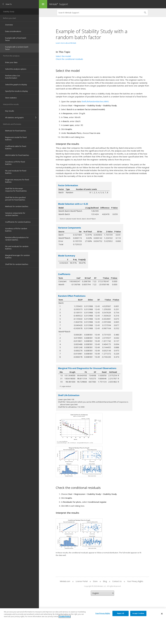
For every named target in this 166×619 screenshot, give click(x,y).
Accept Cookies (138, 613)
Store (95, 581)
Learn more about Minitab (66, 43)
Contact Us (117, 581)
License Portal (82, 581)
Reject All (120, 613)
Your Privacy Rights (102, 613)
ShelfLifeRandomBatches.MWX (95, 101)
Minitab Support (58, 4)
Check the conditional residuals (69, 59)
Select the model (63, 56)
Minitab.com (65, 581)
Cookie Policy (64, 616)
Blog (105, 581)
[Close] (162, 614)
